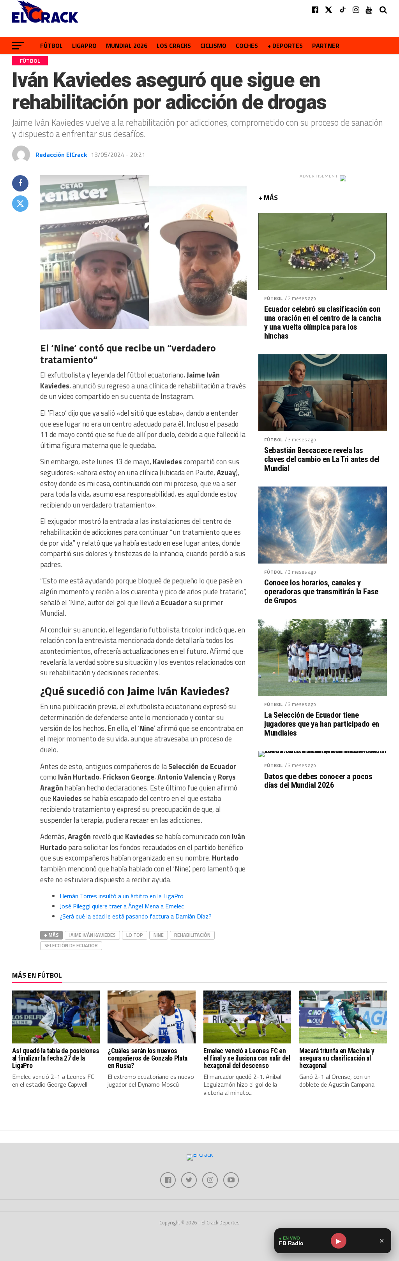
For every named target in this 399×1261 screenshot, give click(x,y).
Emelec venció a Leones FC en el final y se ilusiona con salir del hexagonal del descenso (246, 1058)
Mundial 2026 (126, 45)
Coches (247, 45)
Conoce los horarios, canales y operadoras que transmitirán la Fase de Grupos (321, 591)
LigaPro (84, 45)
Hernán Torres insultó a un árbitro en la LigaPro (122, 896)
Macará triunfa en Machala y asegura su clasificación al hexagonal (336, 1058)
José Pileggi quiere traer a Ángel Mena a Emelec (122, 906)
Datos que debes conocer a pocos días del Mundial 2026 (318, 781)
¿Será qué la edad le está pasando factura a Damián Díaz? (136, 916)
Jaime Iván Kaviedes (92, 935)
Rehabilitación (192, 935)
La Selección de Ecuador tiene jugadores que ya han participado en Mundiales (321, 724)
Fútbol (51, 45)
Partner (325, 45)
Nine (159, 935)
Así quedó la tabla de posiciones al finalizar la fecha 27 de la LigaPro (55, 1058)
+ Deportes (285, 45)
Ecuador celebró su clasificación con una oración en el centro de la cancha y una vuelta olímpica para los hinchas (322, 323)
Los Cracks (174, 45)
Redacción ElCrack (61, 154)
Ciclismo (213, 45)
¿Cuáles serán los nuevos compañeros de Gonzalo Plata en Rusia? (147, 1058)
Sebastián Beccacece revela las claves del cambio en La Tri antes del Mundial (322, 459)
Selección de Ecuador (71, 945)
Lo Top (134, 935)
